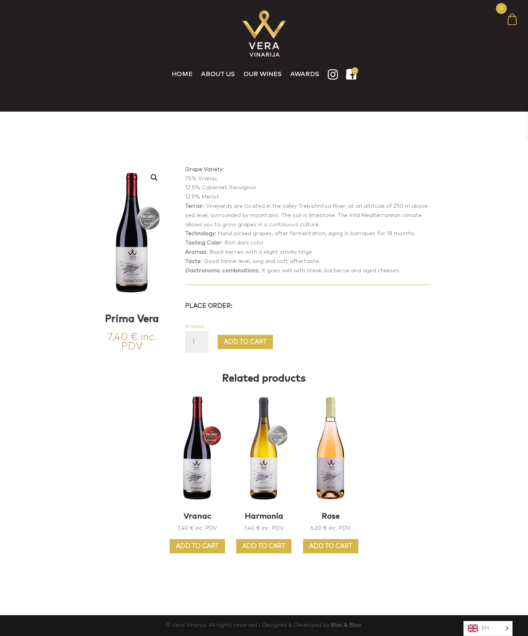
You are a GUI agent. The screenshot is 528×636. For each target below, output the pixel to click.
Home (182, 74)
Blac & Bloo (346, 625)
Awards (304, 74)
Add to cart (245, 342)
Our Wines (263, 74)
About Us (218, 74)
